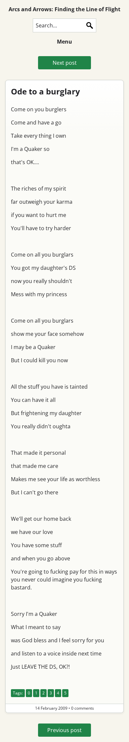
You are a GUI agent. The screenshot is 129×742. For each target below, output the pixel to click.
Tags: (18, 693)
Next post (65, 62)
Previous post (64, 730)
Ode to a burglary (45, 91)
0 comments (82, 708)
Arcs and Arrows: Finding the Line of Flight (64, 9)
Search (89, 25)
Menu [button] (64, 41)
